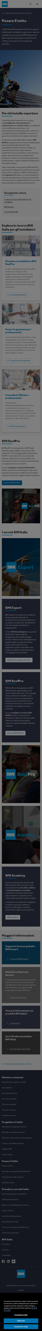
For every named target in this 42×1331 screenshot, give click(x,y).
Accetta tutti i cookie (21, 1327)
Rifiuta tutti (21, 1321)
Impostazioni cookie (20, 1315)
